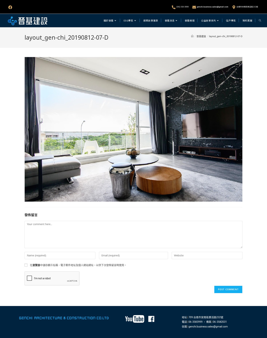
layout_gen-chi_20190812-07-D (225, 36)
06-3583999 (196, 321)
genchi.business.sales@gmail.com (212, 7)
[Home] (192, 36)
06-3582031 (220, 321)
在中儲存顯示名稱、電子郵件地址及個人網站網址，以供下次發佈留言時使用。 (78, 265)
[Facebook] (10, 7)
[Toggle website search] (260, 20)
